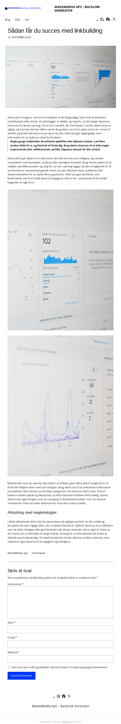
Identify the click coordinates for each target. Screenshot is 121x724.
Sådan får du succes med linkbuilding (55, 30)
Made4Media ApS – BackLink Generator (77, 9)
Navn (12, 622)
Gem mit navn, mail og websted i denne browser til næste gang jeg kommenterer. (59, 667)
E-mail (12, 637)
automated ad (67, 722)
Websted (13, 652)
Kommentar (16, 584)
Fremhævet (38, 553)
